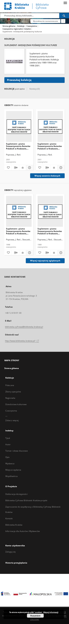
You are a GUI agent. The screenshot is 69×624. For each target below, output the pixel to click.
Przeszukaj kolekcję (19, 80)
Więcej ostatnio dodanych (47, 175)
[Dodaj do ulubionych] (8, 167)
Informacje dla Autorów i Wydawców (22, 531)
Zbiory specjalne (13, 391)
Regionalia (10, 398)
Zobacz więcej (12, 420)
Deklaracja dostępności (16, 494)
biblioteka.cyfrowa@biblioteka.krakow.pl (24, 326)
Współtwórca (11, 476)
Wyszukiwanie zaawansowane (45, 21)
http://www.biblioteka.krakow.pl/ (20, 340)
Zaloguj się (10, 551)
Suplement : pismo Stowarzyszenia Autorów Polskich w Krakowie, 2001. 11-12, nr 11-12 (18, 146)
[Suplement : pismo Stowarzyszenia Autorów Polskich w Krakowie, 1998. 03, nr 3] (18, 211)
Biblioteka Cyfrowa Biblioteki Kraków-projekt (26, 500)
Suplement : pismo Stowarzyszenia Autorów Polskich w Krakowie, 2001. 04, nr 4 (50, 146)
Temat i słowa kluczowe (16, 450)
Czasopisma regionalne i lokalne (17, 29)
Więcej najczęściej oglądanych (45, 260)
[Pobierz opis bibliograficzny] (15, 167)
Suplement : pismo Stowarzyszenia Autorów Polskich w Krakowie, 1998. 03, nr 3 (18, 231)
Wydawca (9, 463)
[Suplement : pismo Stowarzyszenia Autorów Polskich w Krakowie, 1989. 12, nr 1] (50, 211)
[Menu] (65, 2)
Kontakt (9, 518)
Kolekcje (21, 26)
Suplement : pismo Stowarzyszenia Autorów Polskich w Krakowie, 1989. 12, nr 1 (50, 231)
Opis (7, 457)
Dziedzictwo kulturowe (16, 404)
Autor (8, 444)
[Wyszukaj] (64, 15)
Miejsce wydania (13, 469)
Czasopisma (31, 26)
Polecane (9, 385)
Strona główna (9, 26)
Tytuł (7, 438)
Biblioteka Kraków (13, 524)
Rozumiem (35, 615)
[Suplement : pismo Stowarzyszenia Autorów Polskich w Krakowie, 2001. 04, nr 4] (50, 126)
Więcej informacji (50, 612)
